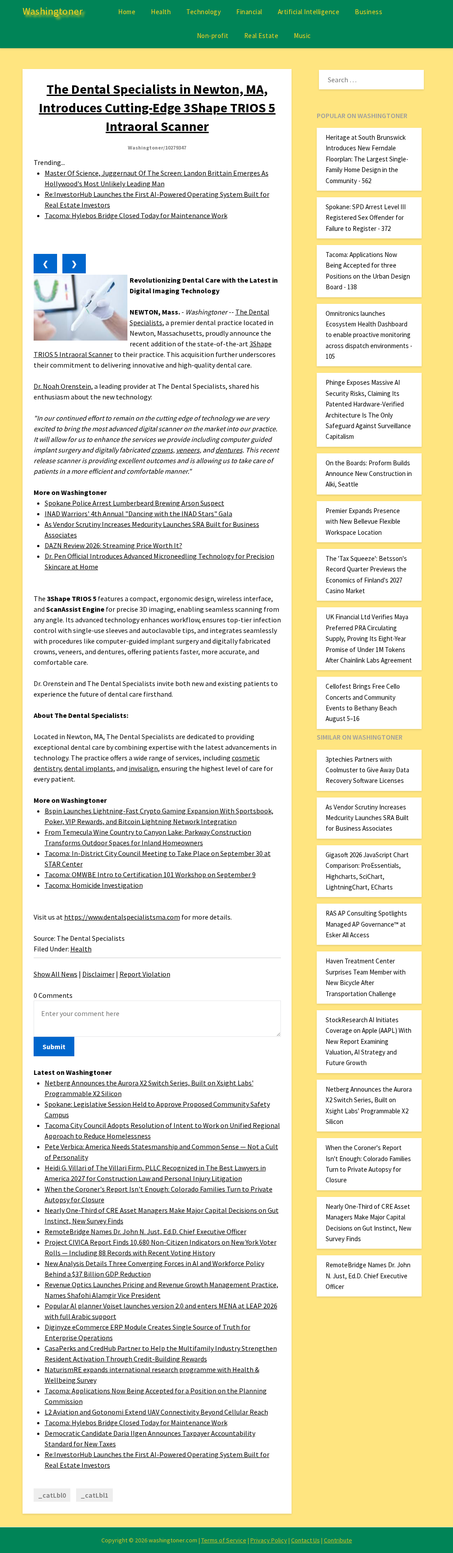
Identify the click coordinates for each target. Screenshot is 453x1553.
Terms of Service (223, 1540)
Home (126, 12)
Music (302, 35)
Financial (249, 12)
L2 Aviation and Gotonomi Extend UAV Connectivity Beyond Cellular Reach (156, 1411)
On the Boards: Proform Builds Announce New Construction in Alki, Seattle (369, 474)
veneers (188, 449)
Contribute (338, 1540)
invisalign (143, 768)
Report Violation (144, 974)
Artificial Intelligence (309, 12)
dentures (228, 449)
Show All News (55, 974)
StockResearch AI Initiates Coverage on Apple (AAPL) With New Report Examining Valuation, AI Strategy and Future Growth (368, 1041)
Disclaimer (98, 974)
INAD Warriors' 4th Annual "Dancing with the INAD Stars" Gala (138, 513)
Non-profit (213, 35)
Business (368, 12)
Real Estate (261, 35)
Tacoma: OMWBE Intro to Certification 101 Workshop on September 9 (150, 874)
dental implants (88, 768)
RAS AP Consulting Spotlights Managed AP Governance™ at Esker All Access (366, 924)
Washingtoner (53, 11)
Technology (203, 12)
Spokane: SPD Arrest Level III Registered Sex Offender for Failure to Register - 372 (366, 218)
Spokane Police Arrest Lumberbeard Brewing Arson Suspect (134, 502)
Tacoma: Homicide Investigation (94, 885)
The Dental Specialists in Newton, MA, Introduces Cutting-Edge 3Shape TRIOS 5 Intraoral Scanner (157, 107)
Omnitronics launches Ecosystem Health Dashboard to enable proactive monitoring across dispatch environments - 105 (369, 335)
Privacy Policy (268, 1540)
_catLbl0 (52, 1495)
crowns (162, 449)
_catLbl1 (94, 1495)
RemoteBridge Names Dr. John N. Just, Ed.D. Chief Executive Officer (145, 1231)
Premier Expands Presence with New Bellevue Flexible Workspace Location (363, 521)
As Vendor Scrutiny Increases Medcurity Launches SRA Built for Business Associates (367, 818)
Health (161, 12)
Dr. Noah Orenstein (62, 386)
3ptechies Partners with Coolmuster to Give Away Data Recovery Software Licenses (367, 770)
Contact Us (305, 1540)
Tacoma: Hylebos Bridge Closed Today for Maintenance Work (136, 215)
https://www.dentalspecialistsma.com (122, 917)
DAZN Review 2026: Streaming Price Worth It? (113, 545)
